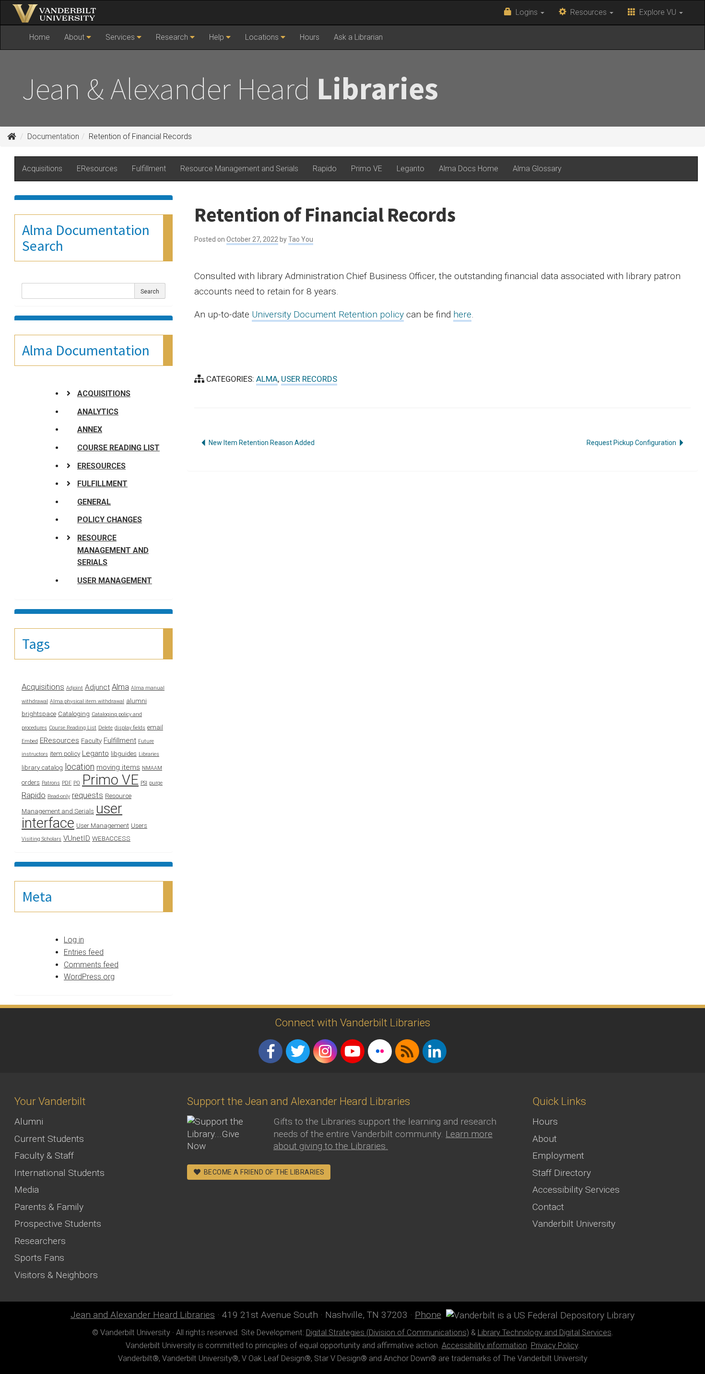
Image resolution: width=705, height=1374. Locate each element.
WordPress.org (89, 976)
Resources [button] (587, 12)
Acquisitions (42, 168)
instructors (35, 754)
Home (43, 40)
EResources (97, 168)
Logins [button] (526, 12)
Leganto (410, 168)
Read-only (58, 796)
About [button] (75, 37)
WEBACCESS (111, 838)
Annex (89, 429)
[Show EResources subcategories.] (68, 466)
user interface (72, 816)
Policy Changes (109, 519)
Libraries (149, 754)
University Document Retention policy (328, 314)
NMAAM (152, 768)
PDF (66, 783)
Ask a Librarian (358, 37)
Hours (309, 37)
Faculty (91, 740)
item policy (65, 753)
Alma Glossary (537, 168)
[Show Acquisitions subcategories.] (68, 393)
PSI (144, 783)
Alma (120, 687)
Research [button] (173, 37)
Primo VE (366, 168)
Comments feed (91, 964)
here (462, 314)
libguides (124, 753)
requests (87, 795)
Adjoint (74, 688)
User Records (309, 379)
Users (139, 825)
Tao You (300, 239)
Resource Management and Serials (239, 168)
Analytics (97, 411)
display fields (130, 728)
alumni (136, 701)
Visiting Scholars (41, 839)
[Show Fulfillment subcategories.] (68, 483)
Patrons (51, 783)
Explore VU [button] (656, 12)
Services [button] (121, 37)
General (94, 501)
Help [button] (217, 37)
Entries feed (84, 952)
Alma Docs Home (468, 168)
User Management (114, 580)
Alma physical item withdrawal (87, 701)
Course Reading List (118, 447)
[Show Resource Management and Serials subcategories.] (68, 537)
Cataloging (74, 713)
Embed (30, 741)
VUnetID (76, 838)
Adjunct (97, 687)
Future (146, 741)
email (155, 727)
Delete (105, 728)
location (79, 767)
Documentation (53, 136)
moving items (118, 767)
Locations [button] (263, 37)
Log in (74, 939)
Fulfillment (149, 168)
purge (156, 783)
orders (31, 782)
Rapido (325, 168)
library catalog (42, 767)
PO (76, 783)
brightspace (39, 713)
